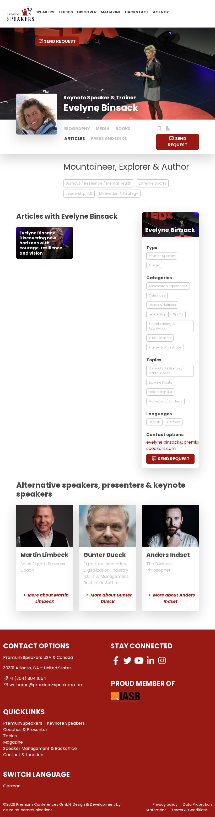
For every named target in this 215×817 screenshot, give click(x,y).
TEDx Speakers (160, 338)
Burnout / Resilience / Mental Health (99, 183)
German (173, 422)
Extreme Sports (152, 183)
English (154, 422)
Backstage (137, 11)
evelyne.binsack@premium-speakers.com (175, 445)
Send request (60, 41)
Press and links (109, 139)
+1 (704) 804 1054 (27, 678)
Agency (161, 11)
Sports (178, 314)
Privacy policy (165, 804)
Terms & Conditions (189, 810)
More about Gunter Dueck (111, 598)
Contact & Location (23, 755)
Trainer (154, 265)
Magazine (111, 11)
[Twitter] (127, 660)
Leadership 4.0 (79, 193)
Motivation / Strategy (118, 193)
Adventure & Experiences (168, 286)
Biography (77, 129)
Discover (86, 11)
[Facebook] (116, 660)
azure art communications (27, 810)
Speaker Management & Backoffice (40, 748)
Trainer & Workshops (165, 347)
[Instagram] (162, 660)
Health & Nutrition (162, 305)
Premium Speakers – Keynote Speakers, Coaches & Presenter (44, 726)
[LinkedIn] (150, 660)
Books (123, 129)
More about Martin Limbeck (48, 598)
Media (103, 129)
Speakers (44, 11)
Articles (74, 139)
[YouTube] (139, 660)
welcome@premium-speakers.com (46, 685)
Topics (65, 11)
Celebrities (157, 295)
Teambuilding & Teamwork (162, 326)
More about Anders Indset (174, 598)
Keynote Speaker (162, 256)
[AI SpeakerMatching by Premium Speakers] (86, 41)
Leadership (157, 314)
